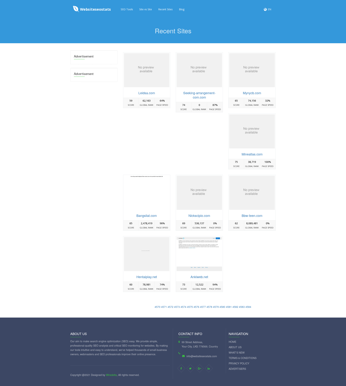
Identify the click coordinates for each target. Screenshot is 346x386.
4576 (196, 307)
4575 (190, 307)
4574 (183, 307)
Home (232, 341)
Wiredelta (111, 375)
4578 (209, 307)
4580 (222, 307)
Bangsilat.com (146, 215)
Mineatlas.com (252, 154)
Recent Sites (165, 9)
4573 (177, 307)
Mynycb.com (252, 92)
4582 (235, 307)
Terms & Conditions (242, 358)
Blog (181, 9)
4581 (229, 307)
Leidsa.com (146, 92)
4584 (248, 307)
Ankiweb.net (199, 276)
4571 (164, 307)
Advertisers (237, 369)
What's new (237, 352)
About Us (235, 347)
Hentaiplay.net (146, 276)
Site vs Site (145, 9)
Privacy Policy (239, 363)
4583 (242, 307)
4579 (216, 307)
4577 (203, 307)
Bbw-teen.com (252, 215)
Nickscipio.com (199, 215)
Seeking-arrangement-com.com (199, 94)
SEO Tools (127, 9)
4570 (157, 307)
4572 (170, 307)
